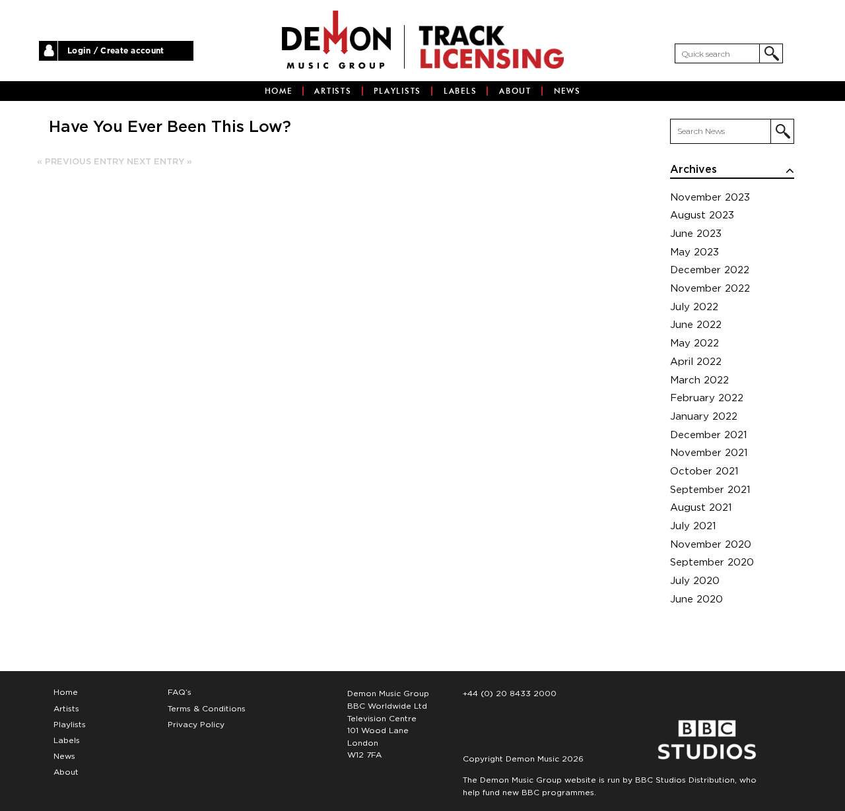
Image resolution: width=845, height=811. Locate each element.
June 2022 (696, 325)
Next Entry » (159, 162)
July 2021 (693, 526)
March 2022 (699, 380)
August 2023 (702, 215)
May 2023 (694, 252)
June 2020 (696, 599)
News (567, 91)
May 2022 (694, 343)
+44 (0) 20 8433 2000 (510, 693)
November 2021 (709, 453)
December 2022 (709, 270)
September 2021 (710, 490)
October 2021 (704, 471)
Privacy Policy (196, 725)
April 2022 (696, 362)
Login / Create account (115, 51)
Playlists (397, 91)
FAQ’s (179, 692)
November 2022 (710, 289)
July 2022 (694, 307)
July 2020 (695, 581)
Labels (460, 91)
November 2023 (710, 198)
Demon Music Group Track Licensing (336, 40)
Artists (332, 91)
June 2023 (696, 234)
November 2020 (710, 545)
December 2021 (708, 435)
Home (278, 91)
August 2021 (701, 508)
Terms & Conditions (207, 709)
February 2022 (706, 398)
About (515, 91)
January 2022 (703, 417)
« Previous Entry (80, 162)
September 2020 (712, 563)
